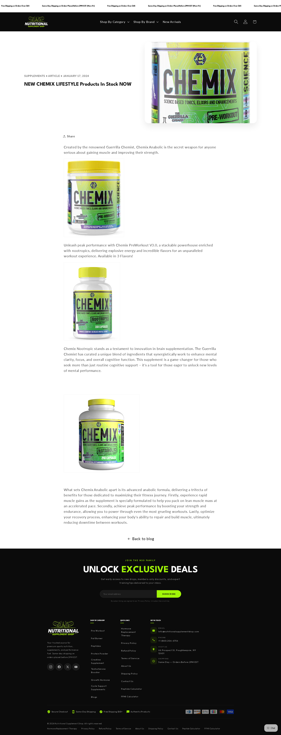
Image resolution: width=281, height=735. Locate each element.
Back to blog (143, 538)
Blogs (94, 697)
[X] (67, 666)
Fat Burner (97, 638)
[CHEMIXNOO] (92, 340)
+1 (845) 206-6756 (168, 641)
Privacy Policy (129, 643)
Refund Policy (128, 651)
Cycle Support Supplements (99, 688)
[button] (114, 21)
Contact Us (127, 681)
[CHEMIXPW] (94, 236)
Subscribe (169, 594)
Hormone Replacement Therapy (128, 632)
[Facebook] (59, 666)
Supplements (34, 76)
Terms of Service (130, 658)
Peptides (96, 646)
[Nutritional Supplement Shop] (63, 628)
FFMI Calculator (129, 696)
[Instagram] (50, 666)
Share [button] (71, 136)
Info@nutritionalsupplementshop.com (178, 631)
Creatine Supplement (97, 661)
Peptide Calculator (131, 689)
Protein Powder (99, 653)
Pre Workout (98, 631)
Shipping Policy (129, 673)
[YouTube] (76, 666)
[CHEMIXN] (101, 472)
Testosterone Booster (98, 671)
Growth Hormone (100, 680)
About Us (126, 666)
